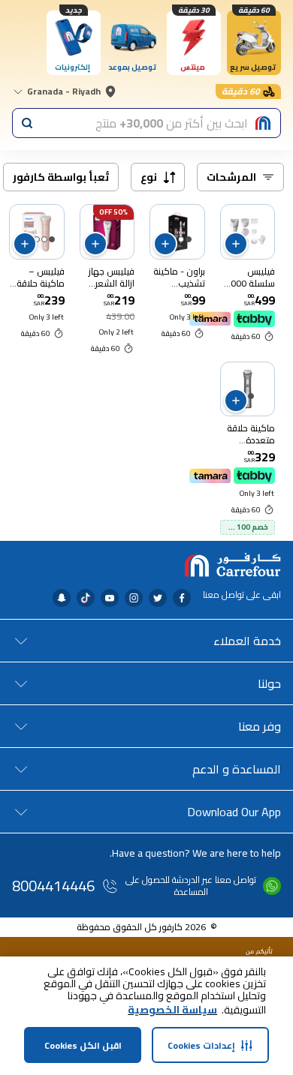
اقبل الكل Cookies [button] (83, 1045)
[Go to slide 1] (189, 239)
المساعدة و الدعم (236, 769)
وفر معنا (259, 726)
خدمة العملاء (247, 640)
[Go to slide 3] (37, 239)
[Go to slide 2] (181, 239)
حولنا (269, 683)
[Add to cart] (236, 244)
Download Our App (234, 811)
